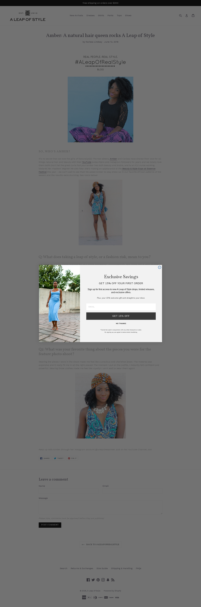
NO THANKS (121, 323)
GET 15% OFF (121, 316)
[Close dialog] (159, 267)
